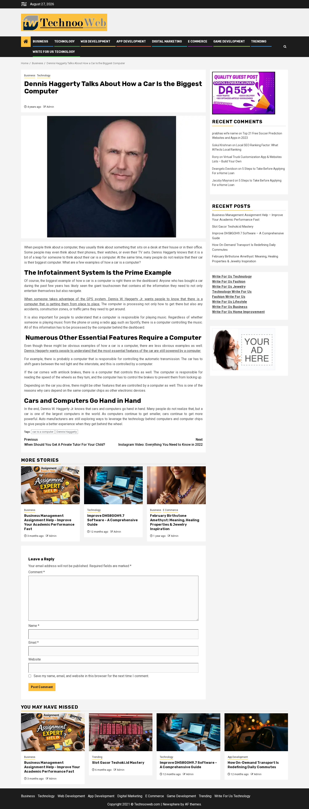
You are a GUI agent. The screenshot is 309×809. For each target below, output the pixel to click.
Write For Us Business (229, 307)
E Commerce (197, 41)
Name (33, 626)
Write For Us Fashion (228, 282)
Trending (258, 41)
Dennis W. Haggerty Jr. (126, 299)
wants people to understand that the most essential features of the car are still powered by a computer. (125, 351)
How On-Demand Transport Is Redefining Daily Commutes (253, 765)
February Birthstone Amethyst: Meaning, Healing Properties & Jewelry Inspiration (174, 522)
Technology (64, 41)
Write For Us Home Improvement (238, 312)
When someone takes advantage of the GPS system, (66, 299)
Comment (36, 572)
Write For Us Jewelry (229, 287)
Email (33, 643)
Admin (50, 106)
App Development (131, 41)
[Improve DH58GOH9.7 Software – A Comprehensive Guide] (113, 485)
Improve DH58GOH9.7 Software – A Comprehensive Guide (112, 520)
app (113, 322)
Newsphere (171, 804)
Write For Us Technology (54, 52)
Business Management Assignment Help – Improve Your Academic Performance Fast (49, 522)
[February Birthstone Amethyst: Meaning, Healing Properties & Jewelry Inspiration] (176, 485)
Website (34, 659)
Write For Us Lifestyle (229, 302)
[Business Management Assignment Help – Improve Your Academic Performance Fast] (50, 485)
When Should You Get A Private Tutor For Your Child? (64, 442)
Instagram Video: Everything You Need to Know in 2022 (160, 442)
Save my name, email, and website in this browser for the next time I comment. (91, 676)
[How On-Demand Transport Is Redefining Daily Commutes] (256, 732)
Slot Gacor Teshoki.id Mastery (232, 226)
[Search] (285, 47)
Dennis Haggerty (36, 351)
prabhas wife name (225, 133)
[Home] (26, 42)
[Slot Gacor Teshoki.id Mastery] (121, 732)
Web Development (95, 41)
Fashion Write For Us (228, 297)
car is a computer (42, 431)
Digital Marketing (167, 41)
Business (40, 41)
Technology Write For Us (232, 292)
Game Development (229, 41)
